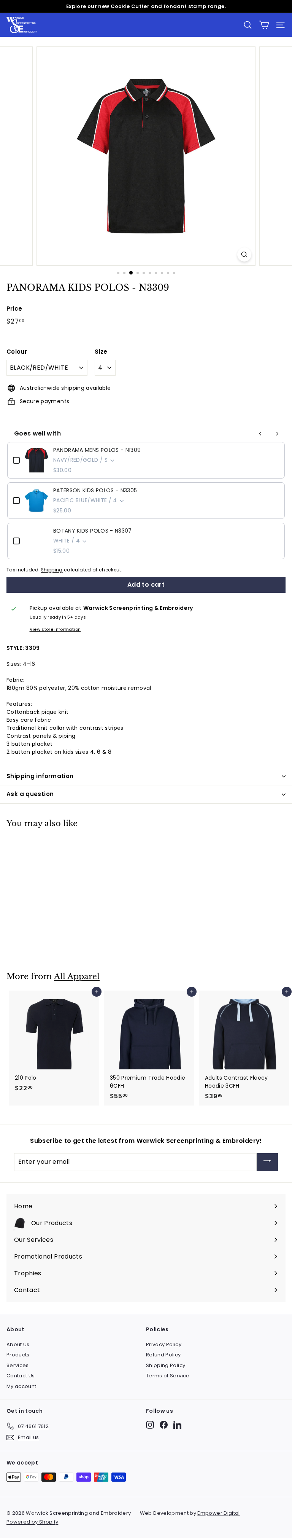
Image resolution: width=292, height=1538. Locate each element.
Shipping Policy (165, 1365)
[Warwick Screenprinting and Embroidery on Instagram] (150, 1425)
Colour (16, 352)
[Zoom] (244, 254)
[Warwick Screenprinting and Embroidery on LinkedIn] (177, 1425)
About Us (18, 1344)
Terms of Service (168, 1375)
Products (18, 1354)
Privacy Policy (163, 1344)
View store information (55, 629)
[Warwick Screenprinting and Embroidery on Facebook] (164, 1425)
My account (21, 1386)
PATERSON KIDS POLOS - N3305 (95, 490)
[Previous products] (260, 433)
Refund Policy (163, 1354)
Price (14, 309)
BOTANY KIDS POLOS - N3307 (92, 530)
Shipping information (40, 776)
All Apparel (77, 976)
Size (101, 352)
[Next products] (277, 433)
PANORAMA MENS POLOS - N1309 (97, 450)
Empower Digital (218, 1513)
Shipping (52, 570)
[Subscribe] (267, 1162)
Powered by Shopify (32, 1521)
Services (17, 1365)
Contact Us (20, 1375)
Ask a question (30, 794)
